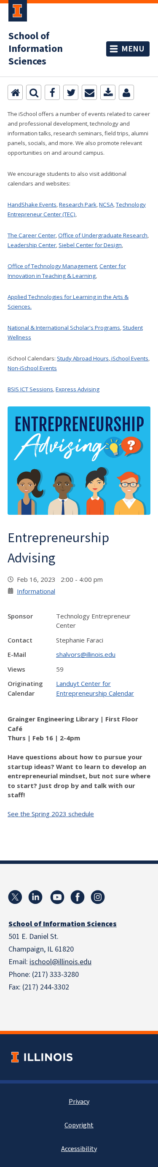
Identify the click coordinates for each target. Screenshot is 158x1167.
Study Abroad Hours (83, 358)
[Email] (89, 92)
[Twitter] (70, 92)
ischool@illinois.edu (60, 962)
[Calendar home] (15, 92)
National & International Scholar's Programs (64, 327)
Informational (36, 591)
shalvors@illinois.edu (85, 654)
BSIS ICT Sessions (30, 389)
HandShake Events (32, 204)
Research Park (77, 204)
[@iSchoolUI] (15, 897)
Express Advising (77, 389)
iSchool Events (129, 358)
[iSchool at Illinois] (77, 897)
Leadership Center (32, 245)
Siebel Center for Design (90, 245)
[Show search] (33, 92)
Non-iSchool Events (32, 368)
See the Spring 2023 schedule (51, 813)
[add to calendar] (107, 92)
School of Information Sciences (35, 49)
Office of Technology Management (52, 266)
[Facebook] (52, 92)
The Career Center (32, 235)
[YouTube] (57, 897)
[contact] (126, 92)
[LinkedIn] (35, 897)
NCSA (106, 204)
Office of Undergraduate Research (102, 235)
